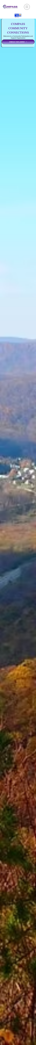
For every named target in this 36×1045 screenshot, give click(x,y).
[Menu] (27, 7)
